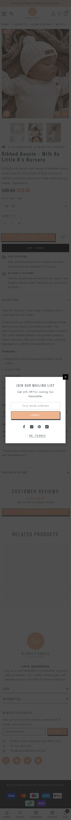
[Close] (65, 377)
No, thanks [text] (37, 435)
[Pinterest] (39, 427)
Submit (35, 415)
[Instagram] (32, 427)
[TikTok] (47, 427)
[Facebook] (24, 427)
